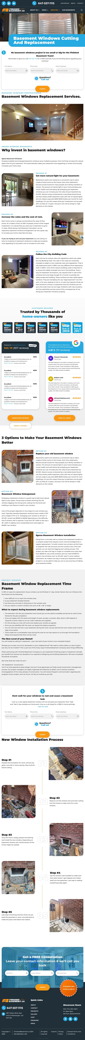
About (73, 3)
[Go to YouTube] (14, 3)
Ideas (44, 10)
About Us (34, 10)
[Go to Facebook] (4, 3)
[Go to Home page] (13, 10)
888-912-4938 (43, 706)
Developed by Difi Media (42, 1038)
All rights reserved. (44, 1033)
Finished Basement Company (29, 652)
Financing (35, 1020)
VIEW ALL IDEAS (64, 418)
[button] (42, 89)
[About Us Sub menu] (39, 10)
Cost (33, 1017)
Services (54, 10)
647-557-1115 (46, 3)
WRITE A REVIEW (20, 426)
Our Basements (68, 10)
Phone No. (34, 66)
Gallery (34, 1014)
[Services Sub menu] (59, 10)
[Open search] (81, 10)
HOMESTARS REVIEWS (20, 418)
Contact (80, 3)
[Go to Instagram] (9, 3)
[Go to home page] (13, 1000)
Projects (34, 1011)
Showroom (65, 3)
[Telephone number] (34, 3)
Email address (61, 66)
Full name (8, 66)
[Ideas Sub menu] (47, 10)
